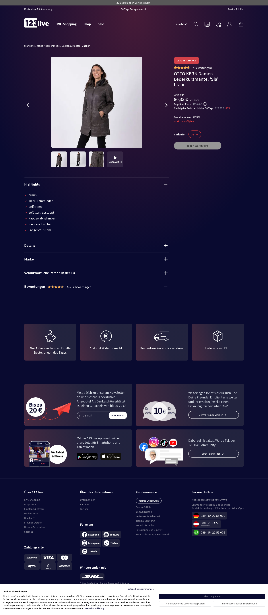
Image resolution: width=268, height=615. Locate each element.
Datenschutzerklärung (94, 608)
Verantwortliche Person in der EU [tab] (49, 272)
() (202, 68)
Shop (87, 24)
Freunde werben (33, 522)
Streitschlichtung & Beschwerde (153, 534)
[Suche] (196, 23)
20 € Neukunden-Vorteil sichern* (134, 2)
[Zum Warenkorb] (241, 23)
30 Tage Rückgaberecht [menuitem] (133, 9)
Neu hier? (181, 24)
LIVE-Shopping (66, 24)
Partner (84, 509)
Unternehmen (87, 499)
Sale (101, 24)
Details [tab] (29, 245)
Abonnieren (117, 415)
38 (192, 134)
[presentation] (28, 106)
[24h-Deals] (218, 24)
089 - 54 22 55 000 (213, 515)
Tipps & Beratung (145, 520)
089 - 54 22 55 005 (213, 532)
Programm (30, 504)
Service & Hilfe (143, 507)
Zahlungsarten (144, 511)
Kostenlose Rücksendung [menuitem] (38, 9)
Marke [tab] (29, 259)
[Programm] (207, 23)
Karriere (84, 504)
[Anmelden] (230, 23)
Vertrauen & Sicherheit (148, 516)
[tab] (97, 287)
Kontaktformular (145, 525)
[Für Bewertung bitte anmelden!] (175, 67)
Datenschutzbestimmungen (141, 588)
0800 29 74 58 (210, 523)
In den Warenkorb (198, 145)
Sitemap (28, 531)
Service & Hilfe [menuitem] (235, 9)
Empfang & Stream (34, 509)
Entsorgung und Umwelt (149, 530)
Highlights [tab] (32, 184)
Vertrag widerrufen (149, 500)
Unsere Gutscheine (34, 527)
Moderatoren (31, 513)
